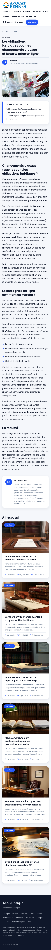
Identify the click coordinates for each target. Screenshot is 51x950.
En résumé (12, 119)
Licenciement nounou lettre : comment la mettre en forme (21, 558)
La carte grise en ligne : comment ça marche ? (26, 115)
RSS (29, 921)
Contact (32, 22)
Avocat (6, 16)
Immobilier (31, 16)
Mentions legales (18, 921)
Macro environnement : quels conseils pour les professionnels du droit (18, 741)
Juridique (16, 11)
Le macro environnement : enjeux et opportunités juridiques (23, 618)
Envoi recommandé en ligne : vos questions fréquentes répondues (23, 803)
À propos (19, 22)
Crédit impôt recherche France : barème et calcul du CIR (22, 863)
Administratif (18, 16)
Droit (45, 11)
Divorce (26, 11)
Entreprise (8, 22)
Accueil (6, 11)
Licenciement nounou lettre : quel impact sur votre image (21, 679)
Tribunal (37, 11)
